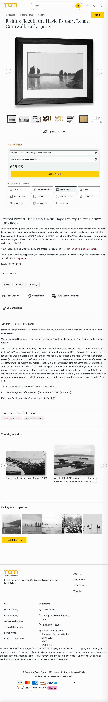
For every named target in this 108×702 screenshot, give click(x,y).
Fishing (33, 284)
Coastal (20, 284)
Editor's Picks (26, 15)
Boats (7, 284)
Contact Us (44, 603)
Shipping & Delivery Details (85, 249)
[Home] (16, 6)
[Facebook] (74, 684)
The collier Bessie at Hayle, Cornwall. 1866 (26, 478)
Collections (11, 15)
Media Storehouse (62, 676)
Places (11, 418)
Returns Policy (11, 615)
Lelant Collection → (14, 540)
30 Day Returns (20, 258)
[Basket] (94, 6)
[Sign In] (101, 6)
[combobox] (53, 5)
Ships (33, 418)
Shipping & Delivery (13, 621)
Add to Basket (54, 174)
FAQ (6, 603)
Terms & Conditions (14, 627)
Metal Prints (10, 632)
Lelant (18, 418)
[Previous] (8, 71)
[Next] (99, 71)
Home (5, 418)
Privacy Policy (11, 609)
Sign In (97, 15)
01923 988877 (49, 609)
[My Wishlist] (87, 6)
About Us (78, 574)
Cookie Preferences (14, 638)
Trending (41, 15)
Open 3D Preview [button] (56, 131)
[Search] (78, 5)
